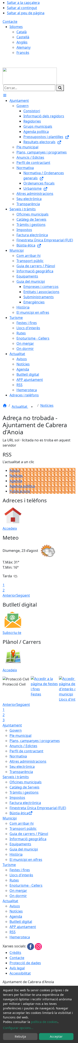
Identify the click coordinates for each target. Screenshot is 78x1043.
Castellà (22, 37)
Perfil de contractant (26, 751)
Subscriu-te (12, 632)
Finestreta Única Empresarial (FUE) (38, 808)
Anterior (9, 595)
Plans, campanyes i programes (35, 740)
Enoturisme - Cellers (26, 885)
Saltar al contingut (22, 7)
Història (16, 854)
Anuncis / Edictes (23, 745)
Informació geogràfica (28, 839)
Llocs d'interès (21, 875)
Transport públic (23, 828)
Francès (22, 52)
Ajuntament (12, 725)
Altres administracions (28, 761)
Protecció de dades (25, 963)
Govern (16, 730)
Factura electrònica (25, 802)
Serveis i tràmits (16, 776)
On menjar (18, 890)
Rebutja (20, 1036)
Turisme (9, 864)
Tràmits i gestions (24, 792)
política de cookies (44, 1022)
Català (21, 31)
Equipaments (20, 844)
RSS (13, 932)
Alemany (23, 47)
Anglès (22, 42)
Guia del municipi (24, 849)
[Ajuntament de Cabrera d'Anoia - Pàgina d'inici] (30, 75)
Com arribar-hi (22, 823)
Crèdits (15, 952)
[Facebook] (31, 946)
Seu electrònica (22, 766)
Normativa (18, 756)
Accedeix (10, 528)
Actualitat (20, 406)
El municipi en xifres (26, 859)
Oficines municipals (26, 782)
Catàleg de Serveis (24, 787)
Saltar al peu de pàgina (25, 13)
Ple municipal (20, 735)
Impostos (17, 797)
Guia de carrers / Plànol (29, 833)
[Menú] (5, 95)
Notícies (47, 405)
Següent (23, 595)
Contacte (10, 21)
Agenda (16, 480)
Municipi (10, 818)
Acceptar (56, 1036)
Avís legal (17, 968)
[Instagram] (38, 946)
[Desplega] (32, 407)
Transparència (21, 771)
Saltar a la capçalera (23, 2)
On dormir (18, 895)
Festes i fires (20, 870)
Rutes (14, 880)
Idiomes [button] (16, 26)
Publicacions (20, 491)
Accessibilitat (20, 973)
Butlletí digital (21, 921)
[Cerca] (60, 88)
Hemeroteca (20, 937)
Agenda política (22, 486)
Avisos (15, 470)
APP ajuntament (23, 926)
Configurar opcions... (18, 1028)
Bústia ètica (19, 813)
